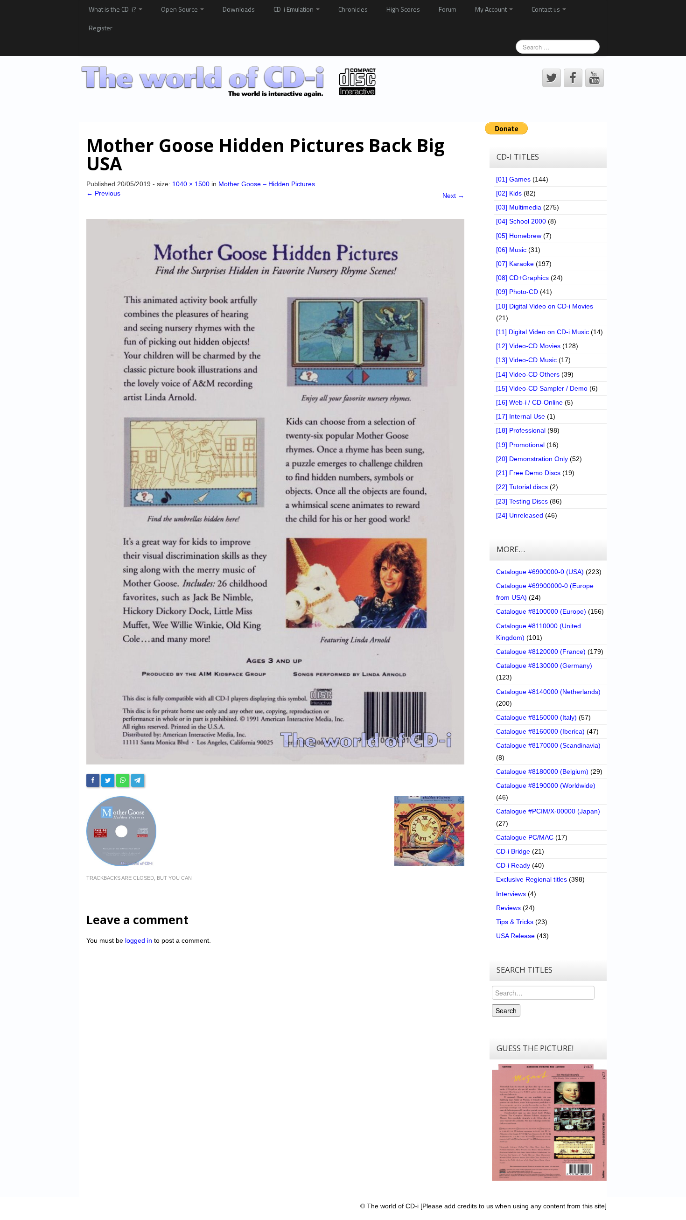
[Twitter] (107, 780)
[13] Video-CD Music (526, 360)
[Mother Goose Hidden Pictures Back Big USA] (275, 491)
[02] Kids (509, 193)
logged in (138, 940)
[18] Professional (521, 430)
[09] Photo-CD (517, 291)
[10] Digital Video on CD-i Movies (544, 306)
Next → (453, 195)
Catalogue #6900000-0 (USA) (540, 571)
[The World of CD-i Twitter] (551, 78)
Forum (447, 9)
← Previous (103, 193)
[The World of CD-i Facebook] (573, 78)
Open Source (180, 9)
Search (506, 1010)
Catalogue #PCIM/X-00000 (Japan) (548, 811)
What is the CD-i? (113, 9)
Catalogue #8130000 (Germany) (544, 665)
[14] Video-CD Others (528, 374)
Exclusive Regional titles (531, 879)
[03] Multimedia (518, 207)
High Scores (403, 9)
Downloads (239, 9)
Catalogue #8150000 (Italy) (536, 717)
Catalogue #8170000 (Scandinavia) (548, 745)
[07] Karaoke (515, 263)
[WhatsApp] (122, 780)
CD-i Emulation (294, 9)
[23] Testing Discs (522, 501)
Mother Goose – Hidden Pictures (266, 184)
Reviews (508, 907)
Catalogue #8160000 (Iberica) (540, 731)
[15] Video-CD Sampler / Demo (542, 388)
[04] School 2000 (521, 221)
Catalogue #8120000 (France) (541, 651)
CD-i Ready (513, 865)
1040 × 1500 (191, 184)
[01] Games (513, 179)
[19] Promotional (520, 445)
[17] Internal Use (520, 416)
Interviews (511, 893)
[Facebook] (92, 780)
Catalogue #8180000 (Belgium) (542, 771)
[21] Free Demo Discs (528, 473)
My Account (491, 9)
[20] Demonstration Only (532, 459)
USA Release (515, 936)
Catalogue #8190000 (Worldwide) (545, 785)
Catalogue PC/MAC (524, 837)
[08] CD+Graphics (522, 277)
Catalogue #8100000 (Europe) (541, 611)
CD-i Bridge (513, 851)
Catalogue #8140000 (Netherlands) (548, 691)
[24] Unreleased (519, 515)
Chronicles (353, 9)
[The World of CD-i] (230, 81)
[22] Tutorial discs (522, 487)
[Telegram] (137, 780)
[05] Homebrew (518, 235)
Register (100, 28)
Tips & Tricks (514, 922)
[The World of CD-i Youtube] (594, 78)
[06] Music (511, 249)
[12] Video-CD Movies (528, 346)
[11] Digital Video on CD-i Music (542, 332)
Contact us (546, 9)
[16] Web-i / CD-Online (529, 402)
